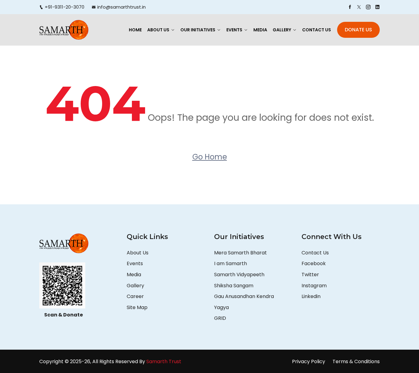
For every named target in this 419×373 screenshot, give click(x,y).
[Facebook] (350, 7)
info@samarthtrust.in (121, 7)
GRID (220, 318)
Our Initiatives (197, 30)
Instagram (314, 285)
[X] (359, 7)
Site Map (137, 307)
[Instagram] (368, 7)
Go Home (209, 157)
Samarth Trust (164, 361)
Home (135, 30)
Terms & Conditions (356, 361)
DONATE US (358, 29)
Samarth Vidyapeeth (239, 274)
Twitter (310, 274)
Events (234, 30)
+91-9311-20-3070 (64, 7)
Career (135, 296)
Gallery (282, 30)
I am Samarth (230, 263)
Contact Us (316, 30)
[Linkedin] (377, 7)
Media (260, 30)
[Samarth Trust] (63, 29)
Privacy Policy (308, 361)
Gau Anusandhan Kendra (244, 296)
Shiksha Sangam (233, 285)
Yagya (222, 307)
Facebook (314, 263)
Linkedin (311, 296)
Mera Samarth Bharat (240, 252)
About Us (158, 30)
